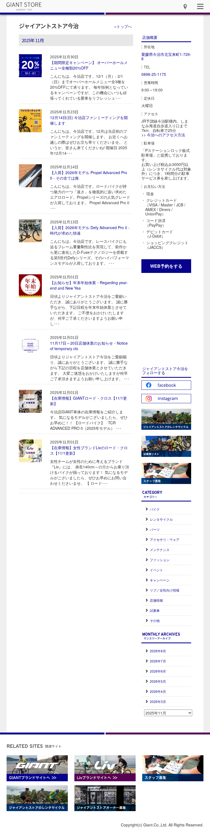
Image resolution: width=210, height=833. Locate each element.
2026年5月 (158, 681)
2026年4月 (158, 691)
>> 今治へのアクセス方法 (163, 134)
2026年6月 (158, 671)
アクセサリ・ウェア (164, 539)
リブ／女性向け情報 (164, 590)
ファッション (160, 559)
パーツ (155, 529)
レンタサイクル (161, 519)
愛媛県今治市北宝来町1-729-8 (166, 56)
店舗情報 (156, 600)
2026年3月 (158, 701)
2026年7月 (158, 661)
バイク (155, 509)
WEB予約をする (166, 266)
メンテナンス (160, 549)
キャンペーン (160, 580)
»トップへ (123, 26)
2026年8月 (158, 650)
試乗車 (155, 610)
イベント (156, 569)
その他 (155, 620)
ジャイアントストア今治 (48, 26)
